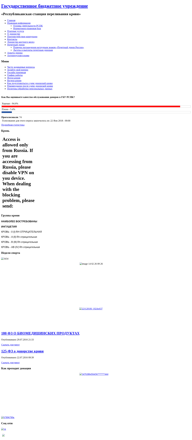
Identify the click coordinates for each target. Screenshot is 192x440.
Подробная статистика (12, 125)
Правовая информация (18, 23)
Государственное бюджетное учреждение (44, 6)
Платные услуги (15, 31)
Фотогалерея (13, 78)
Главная (11, 20)
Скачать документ (10, 344)
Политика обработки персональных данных (29, 88)
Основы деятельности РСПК (28, 25)
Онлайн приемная (16, 72)
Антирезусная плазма (18, 55)
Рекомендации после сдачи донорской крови (30, 86)
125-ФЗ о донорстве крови (22, 351)
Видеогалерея (14, 80)
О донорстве (13, 34)
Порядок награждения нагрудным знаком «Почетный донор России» (48, 47)
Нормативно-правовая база (27, 28)
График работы (15, 75)
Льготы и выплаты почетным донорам (33, 50)
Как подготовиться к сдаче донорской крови (30, 83)
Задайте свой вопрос (17, 69)
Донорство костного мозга (20, 42)
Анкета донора (14, 53)
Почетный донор (16, 44)
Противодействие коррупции (22, 36)
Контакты (12, 39)
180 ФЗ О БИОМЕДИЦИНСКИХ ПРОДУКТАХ (40, 333)
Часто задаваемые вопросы (21, 67)
